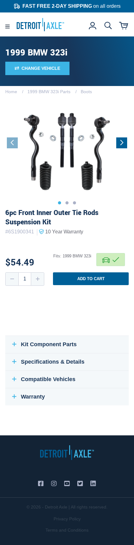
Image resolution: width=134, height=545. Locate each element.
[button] (59, 203)
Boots (86, 91)
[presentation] (12, 142)
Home (11, 91)
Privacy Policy (67, 518)
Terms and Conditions (67, 530)
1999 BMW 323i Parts (48, 91)
